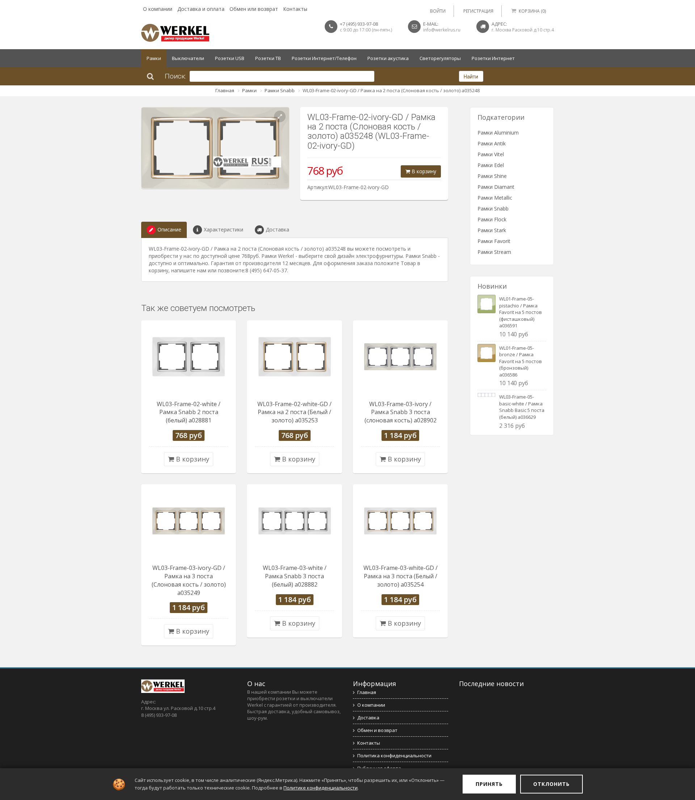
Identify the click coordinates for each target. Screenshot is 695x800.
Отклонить (551, 783)
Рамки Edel (490, 165)
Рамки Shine (492, 176)
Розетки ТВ (268, 58)
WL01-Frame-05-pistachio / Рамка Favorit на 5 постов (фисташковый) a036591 (520, 312)
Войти (438, 11)
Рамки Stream (494, 251)
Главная (224, 90)
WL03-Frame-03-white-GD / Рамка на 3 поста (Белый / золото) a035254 (400, 576)
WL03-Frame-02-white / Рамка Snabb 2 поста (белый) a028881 (188, 412)
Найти (471, 77)
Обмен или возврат (253, 8)
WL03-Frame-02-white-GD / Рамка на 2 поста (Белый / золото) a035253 (294, 412)
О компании (157, 8)
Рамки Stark (491, 230)
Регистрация (478, 11)
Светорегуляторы (440, 58)
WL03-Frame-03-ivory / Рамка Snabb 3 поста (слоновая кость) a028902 (401, 412)
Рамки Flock (491, 219)
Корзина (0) (532, 11)
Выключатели (188, 58)
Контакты (295, 8)
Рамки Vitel (490, 154)
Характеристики (223, 229)
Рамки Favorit (493, 241)
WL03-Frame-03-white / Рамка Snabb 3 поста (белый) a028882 (295, 576)
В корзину (423, 171)
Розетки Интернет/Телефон (324, 58)
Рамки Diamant (495, 186)
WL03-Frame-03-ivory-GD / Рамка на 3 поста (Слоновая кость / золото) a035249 (189, 580)
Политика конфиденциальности (394, 755)
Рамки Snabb (280, 90)
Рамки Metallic (494, 197)
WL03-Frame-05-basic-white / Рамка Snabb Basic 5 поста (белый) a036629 (521, 406)
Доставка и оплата (200, 8)
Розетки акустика (388, 58)
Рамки (154, 58)
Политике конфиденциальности (320, 787)
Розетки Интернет (493, 58)
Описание (169, 229)
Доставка (277, 229)
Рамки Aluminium (498, 132)
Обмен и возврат (377, 730)
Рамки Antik (491, 143)
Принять (489, 783)
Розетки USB (229, 58)
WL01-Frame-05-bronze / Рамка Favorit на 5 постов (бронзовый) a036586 (520, 361)
